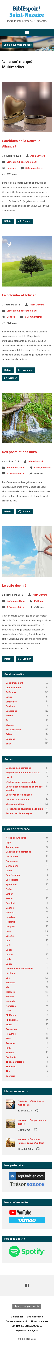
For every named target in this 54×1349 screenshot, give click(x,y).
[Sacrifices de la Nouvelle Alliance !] (27, 129)
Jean (8, 931)
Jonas (9, 949)
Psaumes (11, 1033)
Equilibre (10, 706)
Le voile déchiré (14, 585)
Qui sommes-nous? (16, 1321)
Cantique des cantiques (18, 768)
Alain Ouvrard (37, 155)
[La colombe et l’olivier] (27, 284)
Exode (9, 898)
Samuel (10, 1052)
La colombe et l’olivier (19, 295)
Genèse (11, 316)
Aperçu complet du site (27, 1306)
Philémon (11, 1015)
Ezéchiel (46, 467)
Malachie (10, 982)
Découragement (14, 683)
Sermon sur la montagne (19, 813)
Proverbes (11, 1029)
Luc (8, 978)
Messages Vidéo (15, 804)
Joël (8, 945)
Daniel (9, 870)
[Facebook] (27, 1285)
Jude (8, 959)
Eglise (9, 697)
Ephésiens (11, 884)
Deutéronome (13, 875)
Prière (9, 734)
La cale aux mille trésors (18, 44)
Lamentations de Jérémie (19, 968)
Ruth (8, 1048)
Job (8, 940)
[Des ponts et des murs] (27, 440)
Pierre (9, 1024)
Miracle (10, 725)
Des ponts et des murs (19, 452)
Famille (9, 715)
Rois (8, 1038)
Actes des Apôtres (16, 837)
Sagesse (10, 739)
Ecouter (26, 221)
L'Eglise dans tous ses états (21, 782)
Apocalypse (12, 847)
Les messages (35, 1316)
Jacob (9, 777)
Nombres (11, 1006)
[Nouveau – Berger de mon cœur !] (10, 1125)
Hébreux (11, 168)
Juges (9, 964)
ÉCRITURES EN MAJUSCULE (27, 1326)
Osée (8, 1010)
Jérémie (10, 936)
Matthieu (39, 601)
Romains (10, 1043)
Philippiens (12, 1020)
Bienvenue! (17, 1316)
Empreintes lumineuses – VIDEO (23, 772)
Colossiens (12, 861)
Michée (10, 996)
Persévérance (13, 729)
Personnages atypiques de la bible (24, 809)
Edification (12, 162)
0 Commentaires (34, 168)
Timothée (11, 1066)
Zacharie (10, 1076)
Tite (8, 1071)
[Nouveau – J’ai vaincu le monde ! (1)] (10, 1106)
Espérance (25, 162)
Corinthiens (12, 866)
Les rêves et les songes (19, 794)
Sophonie (11, 1057)
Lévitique (10, 973)
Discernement (13, 687)
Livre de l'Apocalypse (17, 799)
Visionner (27, 370)
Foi (7, 720)
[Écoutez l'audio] (36, 1110)
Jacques (10, 926)
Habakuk (10, 917)
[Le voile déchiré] (27, 574)
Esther (9, 894)
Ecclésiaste (12, 879)
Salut (34, 162)
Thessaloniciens (15, 1062)
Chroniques (12, 856)
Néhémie (10, 1001)
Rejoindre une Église (27, 1330)
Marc (8, 987)
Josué (9, 954)
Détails (8, 221)
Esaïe (37, 467)
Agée (8, 842)
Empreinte (11, 701)
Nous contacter (39, 1321)
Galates (10, 908)
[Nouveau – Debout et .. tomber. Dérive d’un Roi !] (10, 1144)
